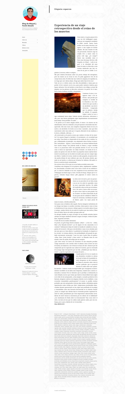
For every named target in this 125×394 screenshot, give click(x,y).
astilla (61, 322)
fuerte (55, 344)
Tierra (85, 373)
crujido (78, 333)
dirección (67, 337)
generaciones (69, 344)
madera (87, 350)
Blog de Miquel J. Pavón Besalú (29, 24)
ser (82, 369)
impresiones (74, 347)
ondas (77, 354)
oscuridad (90, 354)
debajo (59, 334)
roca (61, 367)
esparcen (93, 339)
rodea (66, 367)
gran (55, 345)
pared (64, 356)
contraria (90, 331)
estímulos (72, 340)
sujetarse (85, 372)
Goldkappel (89, 344)
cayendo (56, 328)
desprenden (81, 336)
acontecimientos (70, 317)
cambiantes (57, 326)
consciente (78, 331)
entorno (56, 339)
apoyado (72, 320)
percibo (63, 358)
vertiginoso (74, 376)
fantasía (95, 340)
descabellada (83, 334)
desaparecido (69, 334)
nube (55, 354)
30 (69, 315)
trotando (83, 375)
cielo (92, 328)
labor (82, 348)
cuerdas (90, 333)
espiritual (62, 340)
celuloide (64, 328)
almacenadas (64, 318)
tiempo (78, 373)
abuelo (56, 317)
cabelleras (65, 325)
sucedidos (76, 372)
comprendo (66, 331)
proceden (90, 359)
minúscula (69, 351)
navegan (71, 353)
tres (79, 375)
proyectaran (81, 361)
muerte (93, 351)
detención (86, 336)
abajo (71, 315)
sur (94, 372)
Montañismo (57, 315)
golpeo (94, 344)
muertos (56, 353)
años (61, 320)
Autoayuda (25, 50)
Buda (55, 325)
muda (90, 351)
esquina (67, 340)
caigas (77, 325)
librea (70, 350)
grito (62, 345)
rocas (63, 367)
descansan (89, 334)
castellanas (89, 326)
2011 (79, 314)
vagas (55, 376)
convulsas (64, 333)
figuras (65, 342)
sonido (86, 370)
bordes (91, 323)
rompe (70, 367)
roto (77, 367)
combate (81, 329)
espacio (84, 339)
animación (57, 320)
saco (87, 367)
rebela (84, 362)
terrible (74, 373)
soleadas (78, 370)
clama (60, 329)
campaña (67, 326)
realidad (80, 362)
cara (74, 326)
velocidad (64, 376)
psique (91, 361)
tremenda (70, 375)
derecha (63, 334)
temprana (65, 373)
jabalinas (74, 348)
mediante (60, 351)
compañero (86, 329)
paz (71, 356)
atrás (89, 322)
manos (56, 351)
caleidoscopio (82, 325)
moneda (75, 351)
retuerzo (92, 365)
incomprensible (90, 347)
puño (55, 362)
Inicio (23, 37)
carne (80, 326)
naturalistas (66, 353)
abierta (82, 315)
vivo (88, 376)
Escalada (88, 314)
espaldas (88, 339)
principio (80, 359)
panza (60, 356)
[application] (30, 214)
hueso (55, 347)
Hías (87, 345)
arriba (79, 320)
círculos (56, 329)
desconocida (57, 336)
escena (64, 339)
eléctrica (87, 337)
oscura (85, 354)
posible (94, 358)
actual (80, 317)
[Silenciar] (34, 217)
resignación (74, 365)
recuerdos (69, 364)
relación (56, 365)
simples (69, 370)
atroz (61, 323)
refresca (87, 364)
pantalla (56, 356)
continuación (84, 331)
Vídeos (24, 45)
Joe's (37, 276)
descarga (94, 334)
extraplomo (89, 340)
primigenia (75, 359)
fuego (88, 342)
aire (59, 318)
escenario (69, 339)
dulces (79, 337)
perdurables (73, 358)
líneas (73, 350)
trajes (93, 373)
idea (64, 347)
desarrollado (76, 334)
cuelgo (82, 333)
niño (82, 353)
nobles (89, 353)
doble (71, 337)
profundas (57, 361)
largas (85, 348)
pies (88, 358)
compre (61, 331)
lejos (55, 350)
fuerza (59, 344)
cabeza (70, 325)
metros (65, 351)
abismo (90, 315)
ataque (70, 322)
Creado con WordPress (60, 390)
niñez (79, 353)
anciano (89, 318)
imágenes (68, 347)
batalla (77, 323)
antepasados (66, 320)
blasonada (86, 323)
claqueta (64, 329)
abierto (86, 315)
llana (81, 350)
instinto (61, 348)
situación (73, 370)
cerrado (85, 328)
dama (55, 334)
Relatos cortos (25, 48)
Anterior (20, 180)
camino (62, 326)
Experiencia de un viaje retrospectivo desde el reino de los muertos (74, 28)
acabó (59, 317)
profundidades (63, 361)
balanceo (65, 323)
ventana (69, 376)
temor (60, 373)
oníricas (81, 354)
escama (61, 339)
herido (83, 345)
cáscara (84, 326)
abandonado (77, 315)
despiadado (74, 336)
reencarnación (81, 364)
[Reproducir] (24, 217)
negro (75, 353)
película (79, 356)
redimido (75, 364)
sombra (83, 370)
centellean (74, 328)
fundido (63, 344)
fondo (74, 342)
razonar (72, 362)
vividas (84, 376)
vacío (93, 375)
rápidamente (64, 362)
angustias (94, 318)
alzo (74, 318)
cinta (95, 328)
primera (70, 359)
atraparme (85, 322)
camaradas (89, 325)
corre (71, 333)
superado (90, 372)
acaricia (63, 317)
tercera (69, 373)
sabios (83, 367)
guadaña (66, 345)
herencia (79, 345)
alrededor (70, 318)
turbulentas (88, 375)
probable (85, 359)
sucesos (81, 372)
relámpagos (62, 365)
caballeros (60, 325)
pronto (69, 361)
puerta (95, 361)
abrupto (95, 315)
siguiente (60, 370)
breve (94, 323)
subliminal (70, 372)
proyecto (87, 361)
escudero (74, 339)
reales (76, 362)
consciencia (72, 331)
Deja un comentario (60, 378)
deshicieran (64, 336)
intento (65, 348)
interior (69, 348)
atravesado (94, 322)
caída (74, 325)
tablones (56, 373)
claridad (69, 329)
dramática (75, 337)
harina (75, 345)
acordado (77, 317)
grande (59, 345)
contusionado (57, 333)
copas (68, 333)
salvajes (64, 369)
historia (95, 345)
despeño (69, 336)
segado (68, 369)
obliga (66, 354)
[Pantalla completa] (36, 217)
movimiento (85, 351)
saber (80, 367)
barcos (69, 323)
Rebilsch (88, 362)
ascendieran (84, 320)
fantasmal (56, 342)
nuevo (62, 354)
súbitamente (64, 372)
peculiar (74, 356)
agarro (56, 318)
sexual (90, 369)
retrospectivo (86, 365)
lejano (92, 348)
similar (64, 370)
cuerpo (94, 333)
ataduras (66, 322)
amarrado (77, 318)
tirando (89, 373)
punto (58, 362)
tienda (81, 373)
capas (71, 326)
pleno (90, 358)
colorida (77, 329)
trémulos (75, 375)
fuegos (92, 342)
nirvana (85, 353)
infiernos (56, 348)
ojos (75, 354)
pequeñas (83, 356)
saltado (59, 369)
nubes (59, 354)
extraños (84, 340)
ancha (85, 318)
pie (77, 358)
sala (94, 367)
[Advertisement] (30, 102)
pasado (67, 356)
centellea (69, 328)
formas (78, 342)
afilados (94, 317)
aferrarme (88, 317)
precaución (57, 359)
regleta (91, 364)
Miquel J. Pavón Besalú (70, 314)
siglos (55, 370)
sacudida (90, 367)
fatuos (61, 342)
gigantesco (83, 344)
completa (92, 329)
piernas (84, 358)
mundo (60, 353)
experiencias (78, 340)
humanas (60, 347)
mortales (79, 351)
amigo (81, 318)
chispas (89, 328)
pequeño (88, 356)
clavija (72, 329)
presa (61, 359)
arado (75, 320)
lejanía (89, 348)
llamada (78, 350)
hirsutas (91, 345)
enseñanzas (92, 337)
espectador (57, 340)
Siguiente (41, 180)
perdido (67, 358)
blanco (81, 323)
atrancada (79, 322)
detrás (56, 337)
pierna (80, 358)
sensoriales (78, 369)
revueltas (56, 367)
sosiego (91, 370)
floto (71, 342)
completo (56, 331)
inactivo (84, 347)
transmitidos (64, 375)
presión (65, 359)
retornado (80, 365)
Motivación (64, 315)
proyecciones (75, 361)
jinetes (78, 348)
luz (84, 350)
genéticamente (76, 344)
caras (77, 326)
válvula (59, 376)
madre (91, 350)
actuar (84, 317)
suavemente (57, 372)
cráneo (75, 333)
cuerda (86, 333)
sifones (94, 369)
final (69, 342)
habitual (71, 345)
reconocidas (64, 364)
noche (93, 353)
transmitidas (57, 375)
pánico (94, 354)
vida (81, 376)
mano (94, 350)
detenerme (92, 336)
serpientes (85, 369)
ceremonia (79, 328)
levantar (59, 350)
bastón (73, 323)
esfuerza (79, 339)
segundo (72, 369)
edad (83, 337)
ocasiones (70, 354)
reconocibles (57, 364)
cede (60, 328)
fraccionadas (83, 342)
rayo (69, 362)
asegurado (57, 322)
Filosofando (94, 314)
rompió (74, 367)
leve (63, 350)
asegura (90, 320)
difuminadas (61, 337)
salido (55, 369)
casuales (94, 326)
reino (95, 364)
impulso (80, 347)
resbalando (68, 365)
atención (74, 322)
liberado (66, 350)
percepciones (57, 358)
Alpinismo (83, 314)
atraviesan (57, 323)
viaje (78, 376)
